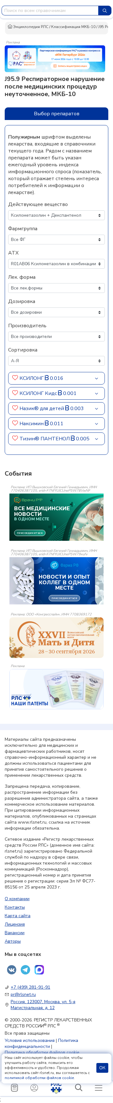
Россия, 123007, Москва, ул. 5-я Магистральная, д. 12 (43, 1005)
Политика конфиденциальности (41, 1043)
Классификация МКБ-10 (73, 26)
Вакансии (14, 933)
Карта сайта (17, 916)
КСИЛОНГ (32, 378)
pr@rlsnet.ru (23, 994)
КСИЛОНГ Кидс (38, 393)
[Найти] (104, 10)
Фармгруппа (22, 228)
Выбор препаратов (56, 113)
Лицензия (15, 924)
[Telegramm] (25, 970)
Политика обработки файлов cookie (42, 1052)
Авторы (13, 941)
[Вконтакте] (12, 970)
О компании (17, 899)
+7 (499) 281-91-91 (30, 987)
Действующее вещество (38, 204)
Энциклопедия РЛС (30, 26)
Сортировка (22, 349)
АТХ (13, 252)
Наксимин (32, 423)
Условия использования (30, 1040)
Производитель (27, 325)
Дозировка (21, 301)
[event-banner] (56, 637)
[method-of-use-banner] (55, 58)
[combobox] (50, 10)
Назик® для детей (42, 408)
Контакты (15, 907)
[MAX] (39, 970)
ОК (102, 1068)
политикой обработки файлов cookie (39, 1077)
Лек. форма (21, 277)
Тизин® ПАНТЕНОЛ (45, 438)
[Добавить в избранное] (15, 378)
